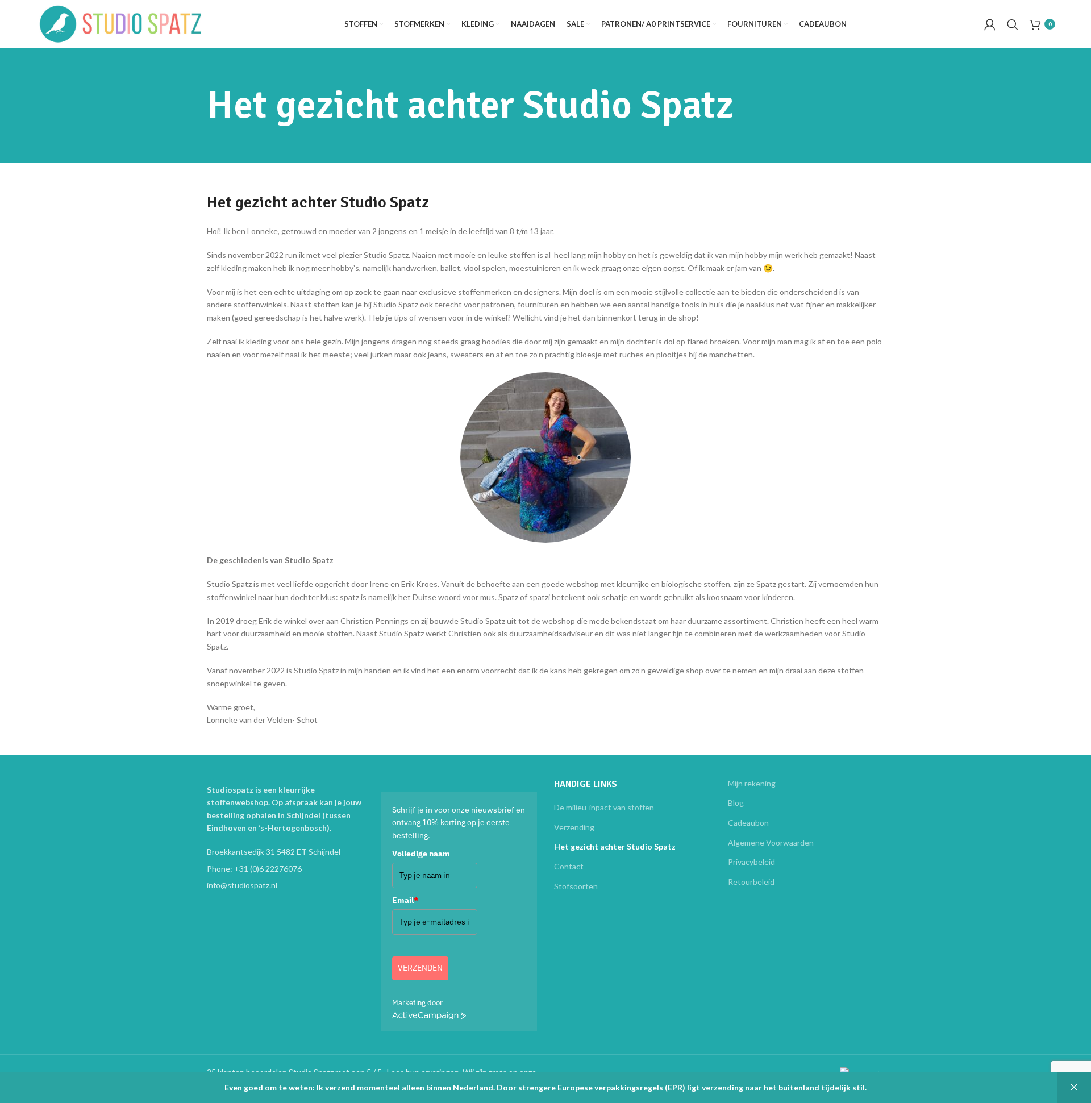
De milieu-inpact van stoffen (604, 807)
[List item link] (285, 869)
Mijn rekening (752, 783)
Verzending (574, 827)
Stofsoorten (576, 886)
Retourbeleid (751, 881)
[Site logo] (121, 23)
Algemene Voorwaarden (771, 842)
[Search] (1012, 24)
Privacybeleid (751, 862)
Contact (569, 866)
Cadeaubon (748, 822)
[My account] (989, 24)
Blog (736, 803)
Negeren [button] (1074, 1087)
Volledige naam (421, 853)
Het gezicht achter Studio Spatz (615, 846)
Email (405, 900)
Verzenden (420, 968)
